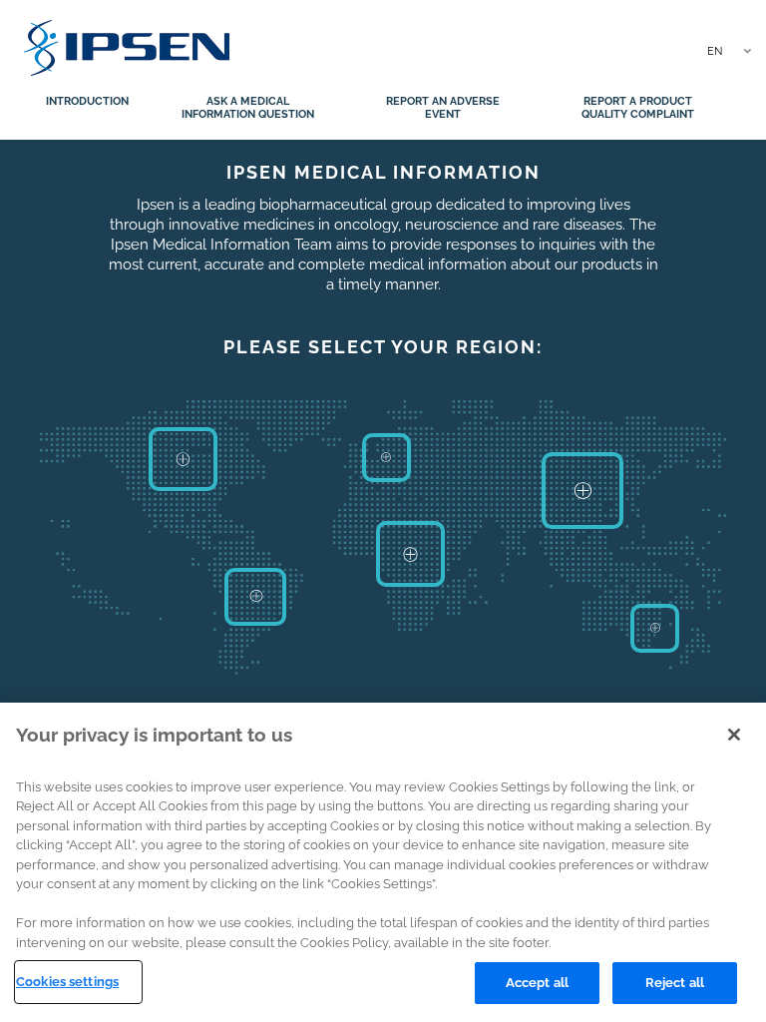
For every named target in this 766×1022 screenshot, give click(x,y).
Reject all (674, 982)
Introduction (87, 101)
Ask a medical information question (248, 108)
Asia (583, 490)
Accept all (537, 982)
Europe (386, 458)
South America (255, 597)
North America (183, 458)
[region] (383, 862)
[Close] (734, 735)
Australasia (654, 629)
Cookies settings (67, 981)
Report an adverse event (443, 108)
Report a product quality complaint (637, 108)
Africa (410, 554)
